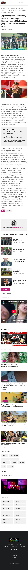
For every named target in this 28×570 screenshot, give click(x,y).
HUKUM (18, 508)
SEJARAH (18, 519)
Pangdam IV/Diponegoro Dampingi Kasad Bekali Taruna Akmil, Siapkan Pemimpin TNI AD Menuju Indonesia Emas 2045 (20, 240)
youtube (22, 546)
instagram (10, 544)
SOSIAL (22, 462)
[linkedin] (14, 215)
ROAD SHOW (6, 519)
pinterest (19, 544)
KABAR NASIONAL (20, 512)
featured (5, 380)
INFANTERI (5, 462)
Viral (4, 361)
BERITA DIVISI (14, 455)
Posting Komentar (6, 293)
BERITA (5, 455)
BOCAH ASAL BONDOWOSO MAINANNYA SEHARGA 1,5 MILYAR (13, 444)
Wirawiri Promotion (7, 475)
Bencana (18, 504)
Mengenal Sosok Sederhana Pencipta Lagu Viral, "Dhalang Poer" (13, 424)
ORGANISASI (6, 515)
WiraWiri (17, 563)
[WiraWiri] (3, 3)
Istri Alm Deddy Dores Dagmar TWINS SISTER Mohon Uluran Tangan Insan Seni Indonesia (13, 385)
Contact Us (14, 557)
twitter (6, 546)
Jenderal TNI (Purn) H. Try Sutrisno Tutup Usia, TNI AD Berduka (13, 132)
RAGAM (4, 420)
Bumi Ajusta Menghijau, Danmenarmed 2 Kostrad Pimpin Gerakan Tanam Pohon (13, 136)
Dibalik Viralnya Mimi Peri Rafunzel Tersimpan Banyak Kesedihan (11, 365)
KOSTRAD (5, 401)
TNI (4, 466)
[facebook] (2, 215)
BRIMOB (5, 459)
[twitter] (5, 215)
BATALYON (6, 501)
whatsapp (14, 546)
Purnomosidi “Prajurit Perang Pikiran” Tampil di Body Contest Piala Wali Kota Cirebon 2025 (14, 142)
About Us (14, 555)
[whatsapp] (8, 215)
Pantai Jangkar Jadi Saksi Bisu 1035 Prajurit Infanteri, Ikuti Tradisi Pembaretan (19, 250)
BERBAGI (18, 501)
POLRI (14, 462)
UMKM (11, 466)
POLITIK (18, 515)
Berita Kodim (15, 459)
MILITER (7, 8)
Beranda (3, 8)
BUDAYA (5, 504)
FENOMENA (6, 508)
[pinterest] (11, 215)
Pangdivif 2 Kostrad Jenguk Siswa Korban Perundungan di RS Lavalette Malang (13, 405)
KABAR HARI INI (7, 512)
